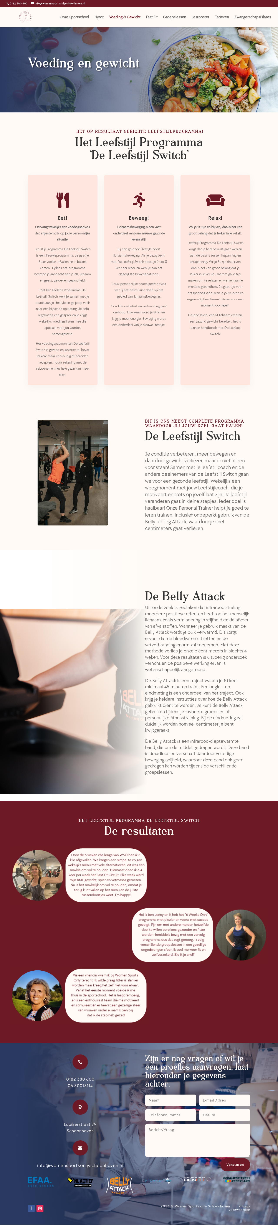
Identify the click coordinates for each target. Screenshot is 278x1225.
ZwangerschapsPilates (252, 17)
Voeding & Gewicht (125, 17)
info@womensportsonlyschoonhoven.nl (80, 1166)
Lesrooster (200, 17)
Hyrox (99, 17)
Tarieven (222, 17)
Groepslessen (174, 17)
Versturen (235, 1165)
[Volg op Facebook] (31, 1208)
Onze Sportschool (74, 17)
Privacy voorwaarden (239, 1208)
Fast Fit (152, 17)
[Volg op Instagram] (39, 1208)
